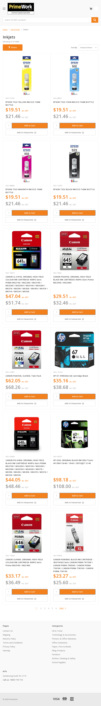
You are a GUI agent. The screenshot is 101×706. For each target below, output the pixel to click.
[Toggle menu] (4, 8)
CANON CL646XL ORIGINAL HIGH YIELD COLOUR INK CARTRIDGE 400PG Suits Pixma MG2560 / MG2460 (24, 562)
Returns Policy (9, 638)
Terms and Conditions (13, 642)
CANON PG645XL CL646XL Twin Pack (23, 375)
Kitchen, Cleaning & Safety (63, 658)
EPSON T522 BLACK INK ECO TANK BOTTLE (74, 189)
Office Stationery (59, 642)
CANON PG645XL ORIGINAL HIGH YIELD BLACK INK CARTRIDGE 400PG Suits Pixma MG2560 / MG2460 (73, 279)
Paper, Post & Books (61, 646)
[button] (12, 47)
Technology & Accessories (64, 634)
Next (61, 608)
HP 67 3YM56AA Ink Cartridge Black (70, 375)
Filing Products (58, 650)
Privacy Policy (9, 646)
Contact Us (8, 630)
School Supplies (59, 662)
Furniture (56, 654)
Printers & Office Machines (64, 638)
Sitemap (6, 650)
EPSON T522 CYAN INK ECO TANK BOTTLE (73, 102)
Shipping (6, 634)
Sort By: (74, 47)
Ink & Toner (57, 630)
